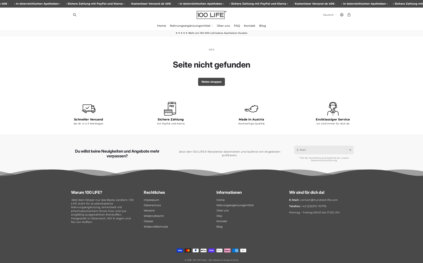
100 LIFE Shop (200, 260)
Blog (219, 226)
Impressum (151, 200)
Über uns (222, 210)
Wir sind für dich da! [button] (307, 192)
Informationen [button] (229, 192)
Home (220, 200)
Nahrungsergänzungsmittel (235, 205)
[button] (74, 14)
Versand (149, 210)
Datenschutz (152, 205)
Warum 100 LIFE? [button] (86, 192)
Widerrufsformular (156, 226)
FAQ (219, 216)
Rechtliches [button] (154, 192)
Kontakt (221, 221)
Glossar (148, 221)
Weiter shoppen (211, 81)
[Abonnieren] (349, 150)
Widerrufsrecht (154, 216)
